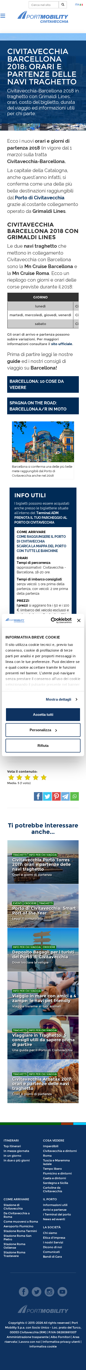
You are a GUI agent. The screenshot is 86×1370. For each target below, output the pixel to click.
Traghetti (20, 854)
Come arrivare (16, 1199)
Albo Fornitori (60, 1337)
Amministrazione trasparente (27, 1337)
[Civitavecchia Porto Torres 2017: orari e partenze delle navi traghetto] (43, 862)
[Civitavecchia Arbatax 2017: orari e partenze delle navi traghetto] (43, 1081)
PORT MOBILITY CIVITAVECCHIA (43, 17)
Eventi (17, 903)
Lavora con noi (29, 1341)
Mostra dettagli (58, 699)
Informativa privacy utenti (61, 1341)
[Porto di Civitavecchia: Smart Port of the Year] (43, 906)
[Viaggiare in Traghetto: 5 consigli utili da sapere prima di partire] (43, 1037)
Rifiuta (43, 745)
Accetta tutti (43, 714)
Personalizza (40, 730)
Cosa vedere (53, 1140)
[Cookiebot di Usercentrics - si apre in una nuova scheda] (53, 620)
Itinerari (11, 1140)
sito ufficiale (61, 344)
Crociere (30, 903)
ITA (77, 4)
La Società (52, 1227)
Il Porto (50, 1199)
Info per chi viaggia (43, 854)
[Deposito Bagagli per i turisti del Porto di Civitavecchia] (43, 950)
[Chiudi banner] (79, 620)
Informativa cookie (43, 1346)
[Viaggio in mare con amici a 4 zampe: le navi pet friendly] (43, 993)
